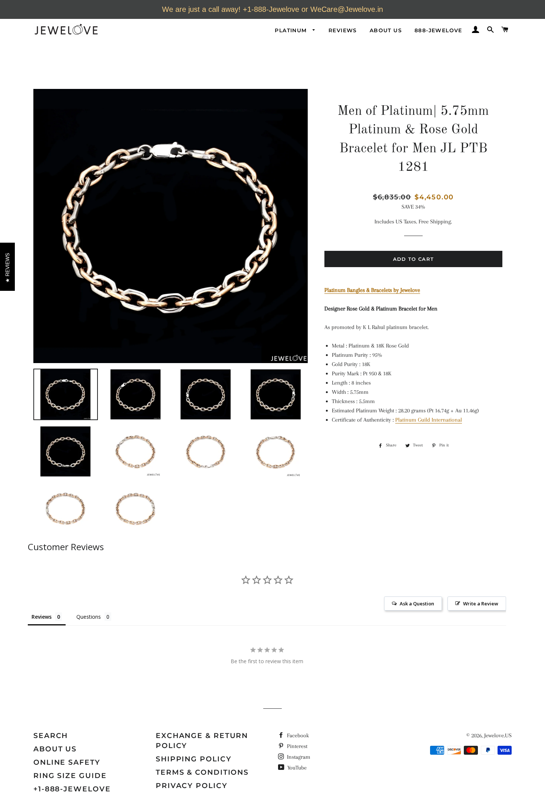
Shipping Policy (194, 759)
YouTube (296, 767)
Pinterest (296, 746)
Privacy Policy (192, 785)
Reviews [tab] (42, 616)
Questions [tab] (88, 616)
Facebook (297, 735)
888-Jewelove (438, 30)
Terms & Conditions (202, 772)
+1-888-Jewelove (72, 789)
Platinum (292, 30)
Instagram (297, 757)
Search (50, 735)
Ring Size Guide (70, 775)
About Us (386, 30)
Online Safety (66, 762)
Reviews (342, 30)
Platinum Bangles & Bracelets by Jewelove (372, 290)
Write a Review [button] (480, 603)
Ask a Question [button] (417, 603)
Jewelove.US (498, 735)
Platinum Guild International (428, 419)
